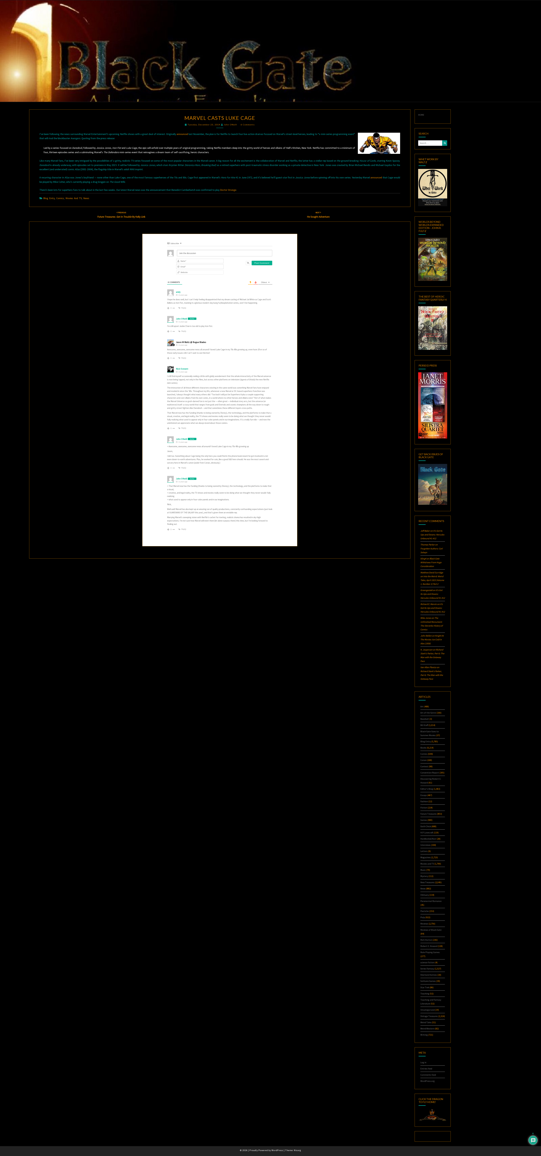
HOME (421, 114)
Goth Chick (425, 826)
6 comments (248, 124)
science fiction (427, 962)
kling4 (423, 558)
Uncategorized (427, 1009)
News (86, 198)
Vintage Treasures (429, 1016)
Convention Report (429, 772)
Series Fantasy (427, 968)
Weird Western (427, 1028)
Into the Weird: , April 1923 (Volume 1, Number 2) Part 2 (432, 580)
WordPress (277, 1150)
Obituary (424, 894)
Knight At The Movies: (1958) (432, 639)
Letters (424, 851)
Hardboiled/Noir (428, 838)
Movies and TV (74, 198)
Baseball (424, 718)
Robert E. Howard (428, 946)
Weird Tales (426, 1022)
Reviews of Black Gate (431, 929)
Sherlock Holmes (428, 974)
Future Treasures (428, 813)
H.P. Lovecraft (426, 832)
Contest (424, 766)
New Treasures (427, 882)
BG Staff (424, 725)
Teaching (424, 993)
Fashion (424, 801)
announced (182, 134)
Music (423, 869)
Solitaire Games (428, 981)
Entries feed (426, 1068)
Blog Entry (49, 198)
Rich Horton (426, 939)
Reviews (424, 923)
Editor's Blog (426, 788)
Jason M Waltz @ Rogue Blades (191, 342)
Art (422, 706)
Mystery (424, 876)
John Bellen (426, 635)
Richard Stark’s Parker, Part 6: (431, 675)
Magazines (425, 857)
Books (423, 747)
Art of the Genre (428, 712)
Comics (60, 198)
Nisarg (297, 1150)
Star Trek (424, 987)
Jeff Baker (425, 530)
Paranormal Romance (431, 901)
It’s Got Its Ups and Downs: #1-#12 (432, 534)
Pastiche (424, 911)
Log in (423, 1062)
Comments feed (428, 1074)
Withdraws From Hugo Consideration (431, 562)
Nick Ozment (182, 368)
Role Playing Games (430, 952)
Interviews (425, 845)
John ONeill (230, 124)
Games (423, 820)
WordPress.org (427, 1081)
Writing (424, 1034)
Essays (423, 795)
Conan (423, 760)
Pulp (422, 917)
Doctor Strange (228, 189)
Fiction (423, 807)
